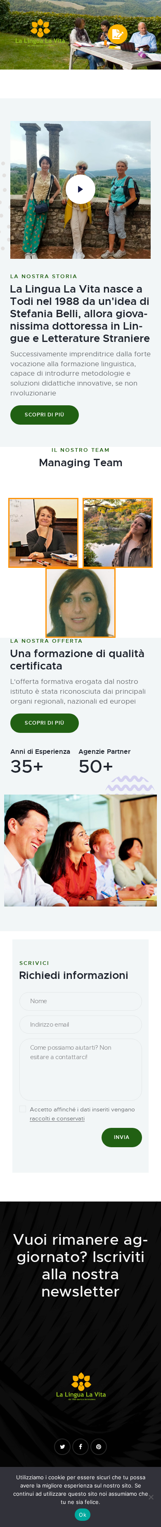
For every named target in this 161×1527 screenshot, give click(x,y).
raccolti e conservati (57, 1119)
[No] (151, 1497)
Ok (82, 1514)
